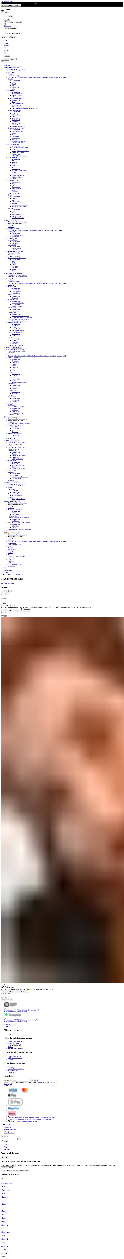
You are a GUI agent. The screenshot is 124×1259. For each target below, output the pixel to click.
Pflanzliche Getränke (18, 218)
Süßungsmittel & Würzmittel (16, 128)
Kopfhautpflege (16, 478)
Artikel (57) (7, 1026)
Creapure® (15, 298)
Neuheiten (11, 74)
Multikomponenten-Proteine (20, 321)
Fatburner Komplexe (18, 345)
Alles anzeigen (16, 80)
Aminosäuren (12, 307)
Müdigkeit (11, 561)
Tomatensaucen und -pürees (20, 205)
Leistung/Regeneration (14, 564)
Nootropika (11, 395)
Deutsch (7, 55)
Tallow (24, 447)
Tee (13, 213)
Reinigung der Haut (17, 459)
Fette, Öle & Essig (13, 157)
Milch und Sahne (16, 154)
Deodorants (15, 464)
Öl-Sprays (14, 162)
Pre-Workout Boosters (18, 303)
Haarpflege (11, 472)
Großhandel (11, 1059)
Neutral (14, 261)
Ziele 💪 (7, 533)
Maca (13, 387)
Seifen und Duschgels (18, 465)
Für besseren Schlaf (13, 414)
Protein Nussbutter (17, 95)
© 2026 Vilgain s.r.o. (7, 1124)
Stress (9, 546)
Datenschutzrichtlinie (44, 1082)
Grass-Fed (21, 77)
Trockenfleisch (16, 120)
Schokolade (15, 125)
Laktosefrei (37, 77)
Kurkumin (15, 401)
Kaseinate (14, 249)
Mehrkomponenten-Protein (15, 251)
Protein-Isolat (15, 236)
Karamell (14, 264)
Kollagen (10, 254)
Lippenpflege (15, 457)
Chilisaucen (15, 203)
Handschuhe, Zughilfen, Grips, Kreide (19, 522)
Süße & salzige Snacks (14, 110)
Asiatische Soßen (17, 201)
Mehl (13, 149)
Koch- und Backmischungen (20, 147)
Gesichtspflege (12, 450)
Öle (13, 160)
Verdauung (11, 553)
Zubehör (7, 501)
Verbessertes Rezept (13, 76)
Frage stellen (4, 593)
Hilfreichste (4, 591)
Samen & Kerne (16, 105)
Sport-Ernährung (9, 273)
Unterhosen (15, 432)
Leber (9, 559)
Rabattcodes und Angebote (15, 1048)
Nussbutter (11, 90)
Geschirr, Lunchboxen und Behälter (18, 517)
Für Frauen (11, 403)
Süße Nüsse (15, 121)
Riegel (13, 113)
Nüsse (13, 102)
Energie (10, 562)
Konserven (11, 167)
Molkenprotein (12, 232)
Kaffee (14, 211)
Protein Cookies (16, 329)
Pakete (6, 567)
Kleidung (7, 417)
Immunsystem (12, 543)
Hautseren (14, 454)
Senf (13, 200)
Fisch (13, 174)
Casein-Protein (12, 245)
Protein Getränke (16, 216)
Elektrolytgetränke (17, 291)
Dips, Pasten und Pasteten (19, 206)
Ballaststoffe (15, 411)
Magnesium (15, 361)
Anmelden (4, 598)
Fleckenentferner (16, 492)
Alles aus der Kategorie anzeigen (17, 69)
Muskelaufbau (12, 549)
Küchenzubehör (12, 516)
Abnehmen (11, 551)
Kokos (13, 271)
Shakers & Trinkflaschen (15, 509)
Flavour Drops (16, 138)
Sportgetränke (12, 286)
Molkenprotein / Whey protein (20, 316)
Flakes (13, 89)
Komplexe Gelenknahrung (19, 382)
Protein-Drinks (16, 290)
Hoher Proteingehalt (47, 77)
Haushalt (7, 482)
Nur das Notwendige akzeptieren (9, 1170)
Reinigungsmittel (13, 494)
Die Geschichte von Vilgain (16, 1069)
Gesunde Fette (12, 390)
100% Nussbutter (17, 93)
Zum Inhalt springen (6, 1)
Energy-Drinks (16, 293)
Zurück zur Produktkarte (8, 583)
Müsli (13, 85)
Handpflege (15, 467)
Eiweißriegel (15, 325)
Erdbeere (14, 267)
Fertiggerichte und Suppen (19, 170)
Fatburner (11, 337)
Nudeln (14, 183)
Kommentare (26, 610)
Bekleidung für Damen (14, 425)
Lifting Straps (15, 526)
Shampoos (15, 475)
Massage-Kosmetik (13, 449)
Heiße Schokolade (17, 214)
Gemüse (14, 178)
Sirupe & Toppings (17, 131)
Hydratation (11, 566)
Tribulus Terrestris (17, 306)
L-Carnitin (15, 342)
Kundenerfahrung (13, 1070)
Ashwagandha (16, 388)
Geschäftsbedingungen (10, 1129)
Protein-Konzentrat (17, 235)
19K (32, 1117)
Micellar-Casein (16, 248)
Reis (13, 185)
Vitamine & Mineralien (14, 357)
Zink (13, 369)
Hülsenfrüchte (16, 187)
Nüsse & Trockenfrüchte (15, 98)
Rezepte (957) (8, 1024)
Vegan (26, 77)
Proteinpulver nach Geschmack (17, 258)
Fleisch (14, 172)
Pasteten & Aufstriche (18, 175)
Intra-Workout (16, 304)
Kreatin (10, 294)
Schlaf (10, 554)
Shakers (14, 513)
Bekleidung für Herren (14, 433)
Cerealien (10, 79)
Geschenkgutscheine (14, 1045)
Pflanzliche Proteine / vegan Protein (22, 317)
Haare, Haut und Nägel (14, 544)
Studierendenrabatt (13, 1043)
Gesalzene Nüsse (16, 123)
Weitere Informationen (7, 1167)
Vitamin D (15, 367)
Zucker (14, 133)
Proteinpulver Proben (14, 256)
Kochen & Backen (13, 144)
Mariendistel (15, 400)
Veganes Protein (12, 240)
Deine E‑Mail (8, 1080)
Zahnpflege (11, 480)
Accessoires (11, 438)
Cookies (14, 116)
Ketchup (14, 198)
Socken (14, 430)
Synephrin (15, 343)
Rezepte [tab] (6, 1149)
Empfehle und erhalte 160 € (16, 1041)
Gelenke (10, 377)
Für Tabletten (15, 521)
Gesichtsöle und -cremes (19, 455)
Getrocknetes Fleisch (18, 330)
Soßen (10, 195)
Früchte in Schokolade (18, 126)
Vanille (14, 263)
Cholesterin (11, 558)
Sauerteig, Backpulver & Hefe (20, 151)
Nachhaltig (21, 423)
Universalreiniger (17, 495)
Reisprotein (15, 243)
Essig (13, 165)
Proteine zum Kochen (18, 152)
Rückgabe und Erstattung (15, 1058)
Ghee (13, 164)
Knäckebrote (15, 193)
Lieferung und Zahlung (14, 1056)
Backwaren (15, 191)
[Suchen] (2, 12)
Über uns (10, 1067)
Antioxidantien (12, 397)
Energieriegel (15, 327)
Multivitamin (15, 362)
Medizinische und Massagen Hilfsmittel (19, 529)
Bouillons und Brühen (18, 142)
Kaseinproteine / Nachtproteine (20, 319)
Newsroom (11, 1072)
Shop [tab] (5, 1146)
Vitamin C (15, 365)
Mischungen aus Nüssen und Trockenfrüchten (25, 108)
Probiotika (15, 410)
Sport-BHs (15, 427)
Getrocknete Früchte (17, 103)
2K (30, 1119)
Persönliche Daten (9, 1133)
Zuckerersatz (15, 136)
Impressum (7, 1127)
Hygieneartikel (12, 470)
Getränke (10, 208)
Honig (13, 134)
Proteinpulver (12, 312)
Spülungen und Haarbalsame (20, 477)
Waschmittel (11, 489)
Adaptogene (11, 383)
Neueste (11, 591)
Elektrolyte (11, 285)
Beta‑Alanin (15, 311)
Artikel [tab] (6, 1147)
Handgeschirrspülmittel (18, 499)
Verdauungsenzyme (17, 413)
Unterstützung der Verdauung (16, 406)
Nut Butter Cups (16, 118)
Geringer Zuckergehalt (59, 77)
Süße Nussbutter (16, 97)
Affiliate (10, 1047)
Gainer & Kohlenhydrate (15, 332)
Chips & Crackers (17, 115)
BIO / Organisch (13, 77)
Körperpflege (12, 460)
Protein (6, 220)
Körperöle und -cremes (18, 468)
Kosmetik (7, 440)
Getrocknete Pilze (17, 107)
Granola (14, 84)
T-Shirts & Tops (16, 428)
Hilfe (9, 1034)
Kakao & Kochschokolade (19, 156)
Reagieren (25, 991)
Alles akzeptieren (24, 1170)
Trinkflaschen (15, 514)
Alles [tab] (5, 1144)
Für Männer (11, 405)
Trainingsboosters (13, 299)
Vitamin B (15, 364)
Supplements (8, 347)
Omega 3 (14, 393)
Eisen (13, 370)
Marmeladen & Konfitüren (19, 141)
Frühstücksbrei (16, 87)
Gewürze (14, 139)
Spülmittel (11, 497)
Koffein (14, 340)
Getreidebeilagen (16, 188)
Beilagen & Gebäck (13, 180)
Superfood (11, 372)
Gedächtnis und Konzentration (17, 556)
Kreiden (14, 527)
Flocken (14, 82)
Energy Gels (15, 335)
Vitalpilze (14, 375)
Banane (14, 269)
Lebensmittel (8, 67)
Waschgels (15, 490)
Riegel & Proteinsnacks (14, 322)
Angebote (7, 65)
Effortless (27, 423)
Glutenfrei (31, 77)
